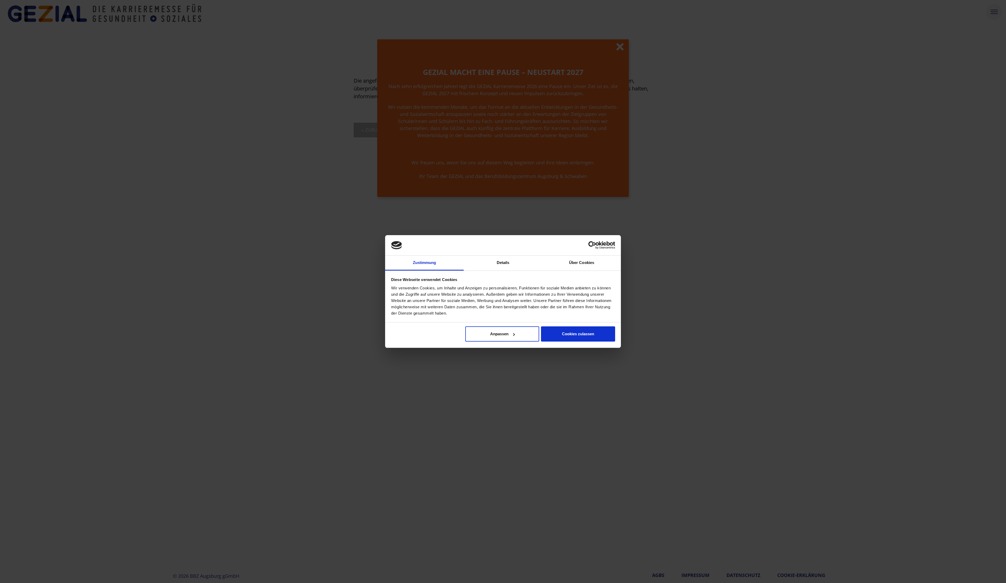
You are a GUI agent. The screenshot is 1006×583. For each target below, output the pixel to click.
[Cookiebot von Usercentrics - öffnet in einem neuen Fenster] (592, 245)
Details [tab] (503, 262)
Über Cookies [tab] (581, 262)
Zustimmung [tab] (424, 262)
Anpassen (499, 334)
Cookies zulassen (578, 334)
